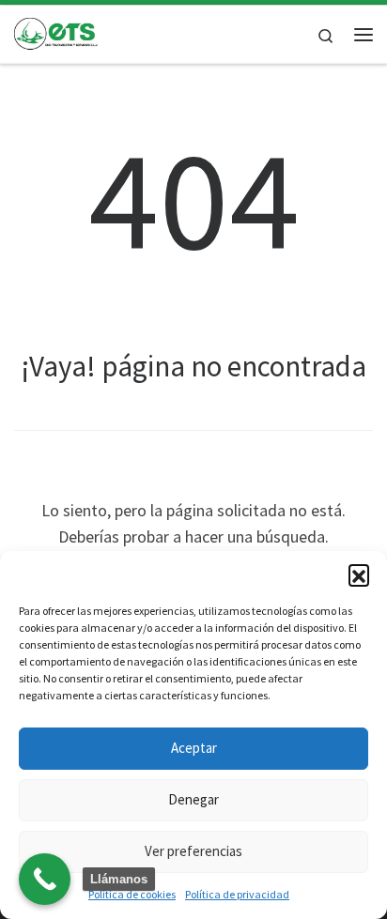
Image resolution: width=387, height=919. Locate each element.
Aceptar (194, 748)
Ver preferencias (193, 851)
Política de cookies (132, 894)
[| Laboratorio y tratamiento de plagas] (56, 32)
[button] (358, 574)
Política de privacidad (237, 894)
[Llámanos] (44, 879)
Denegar (193, 799)
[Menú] (363, 34)
